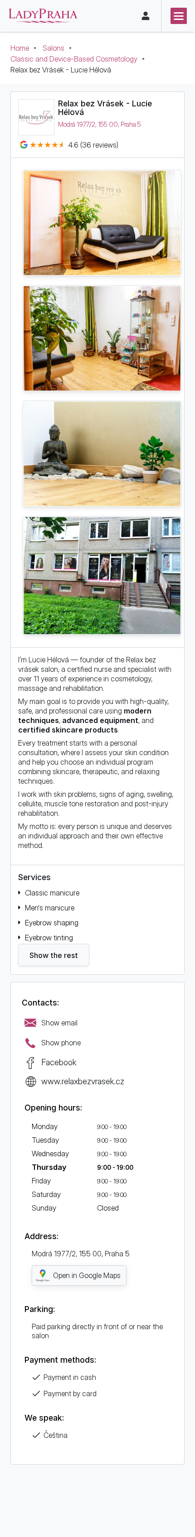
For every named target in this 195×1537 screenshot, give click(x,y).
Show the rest (53, 955)
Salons (53, 48)
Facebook (58, 1062)
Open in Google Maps (87, 1275)
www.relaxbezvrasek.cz (82, 1081)
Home (19, 48)
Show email (59, 1022)
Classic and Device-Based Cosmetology (73, 58)
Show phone (61, 1042)
